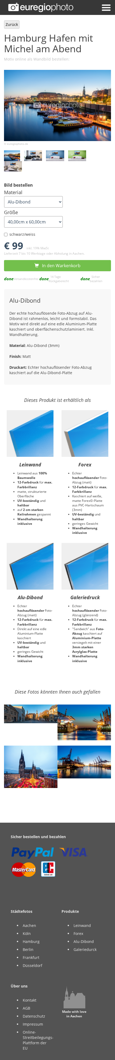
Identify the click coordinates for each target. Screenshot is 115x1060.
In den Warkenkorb (59, 266)
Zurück (12, 24)
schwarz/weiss (22, 234)
